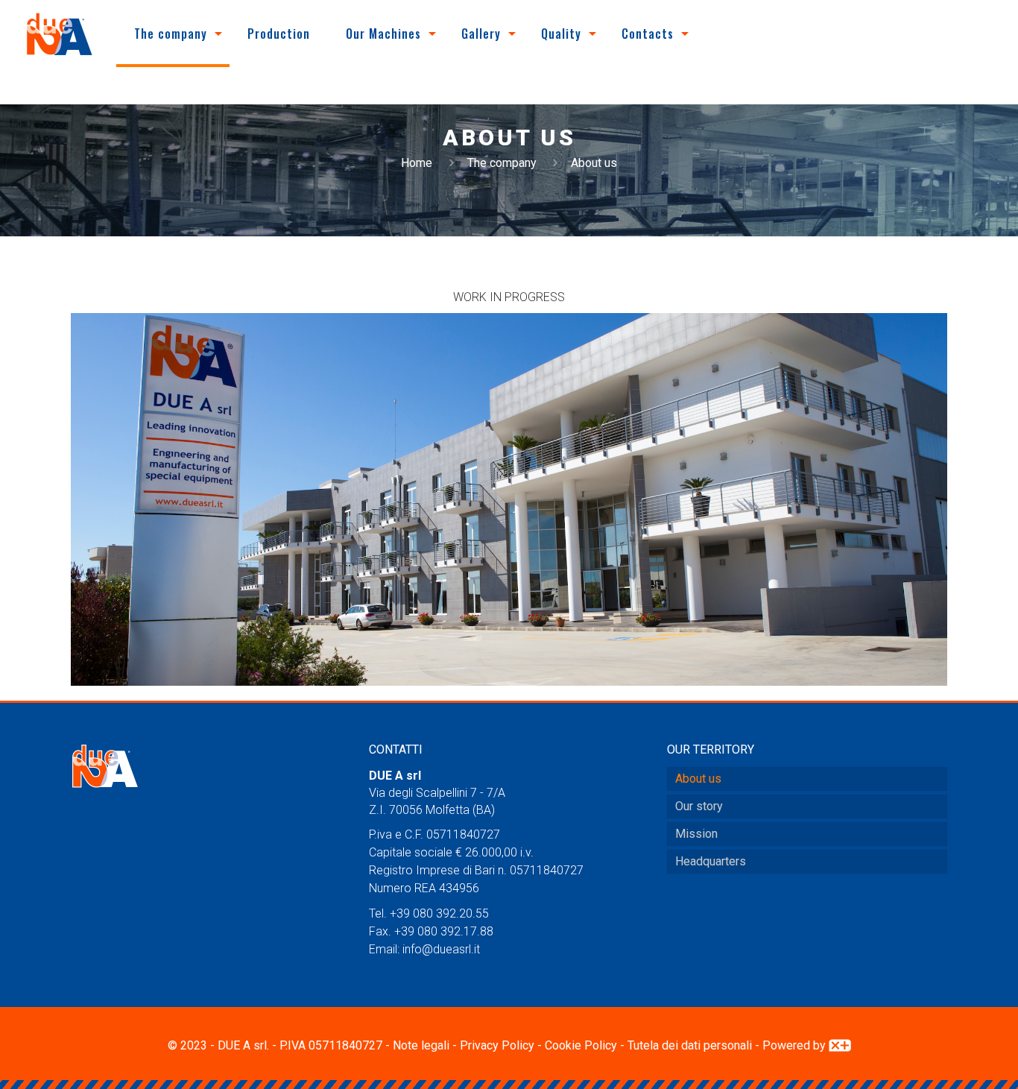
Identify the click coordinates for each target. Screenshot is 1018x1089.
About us (698, 778)
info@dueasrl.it (441, 949)
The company (502, 163)
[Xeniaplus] (840, 1045)
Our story (699, 806)
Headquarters (710, 861)
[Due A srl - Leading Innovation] (59, 33)
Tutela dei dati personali (689, 1045)
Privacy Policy (497, 1045)
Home (416, 163)
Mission (696, 834)
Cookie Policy (581, 1045)
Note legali (421, 1045)
